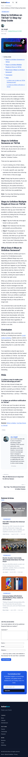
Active (5, 2)
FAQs (7, 77)
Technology (8, 5)
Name (3, 643)
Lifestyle (3, 720)
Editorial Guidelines (9, 754)
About (2, 754)
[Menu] (16, 2)
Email (2, 646)
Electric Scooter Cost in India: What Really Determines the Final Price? (13, 559)
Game (2, 742)
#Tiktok (3, 430)
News (2, 718)
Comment (4, 630)
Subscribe (7, 690)
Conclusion (9, 75)
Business (3, 740)
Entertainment (4, 722)
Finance (3, 729)
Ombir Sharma (6, 534)
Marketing (3, 745)
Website (3, 650)
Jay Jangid (4, 29)
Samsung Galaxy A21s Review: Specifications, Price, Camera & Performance (13, 597)
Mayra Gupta (6, 610)
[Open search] (13, 2)
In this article (7, 57)
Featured (3, 734)
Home (2, 5)
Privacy (16, 754)
